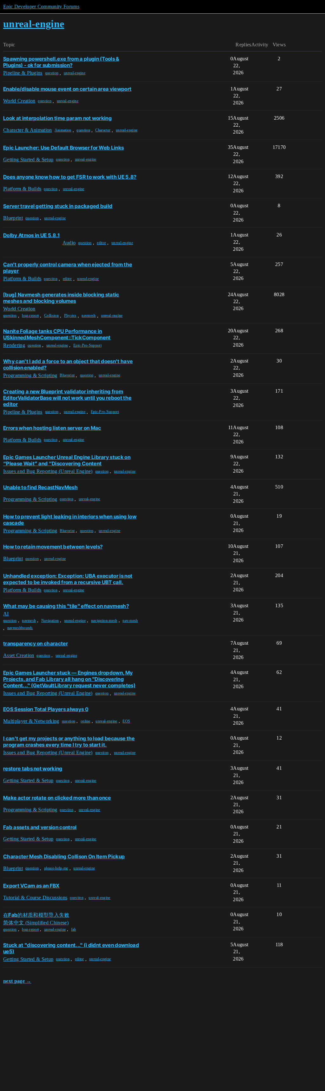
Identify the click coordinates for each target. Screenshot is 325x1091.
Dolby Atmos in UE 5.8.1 (31, 235)
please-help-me (56, 868)
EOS (126, 721)
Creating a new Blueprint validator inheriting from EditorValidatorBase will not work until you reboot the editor (67, 397)
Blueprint (67, 375)
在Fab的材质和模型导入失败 (36, 915)
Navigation (50, 620)
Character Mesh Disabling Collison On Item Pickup (64, 856)
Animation (63, 130)
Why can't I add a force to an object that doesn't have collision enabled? (68, 364)
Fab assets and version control (40, 827)
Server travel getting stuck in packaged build (57, 206)
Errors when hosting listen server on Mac (52, 428)
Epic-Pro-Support (87, 345)
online (85, 721)
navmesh (89, 315)
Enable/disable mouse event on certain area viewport (67, 89)
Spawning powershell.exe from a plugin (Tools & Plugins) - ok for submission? (61, 62)
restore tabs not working (33, 768)
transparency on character (35, 643)
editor (101, 243)
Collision (51, 315)
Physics (70, 315)
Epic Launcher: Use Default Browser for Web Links (63, 147)
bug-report (30, 315)
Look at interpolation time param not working (57, 118)
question (52, 73)
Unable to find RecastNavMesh (40, 487)
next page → (17, 981)
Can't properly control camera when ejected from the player (67, 267)
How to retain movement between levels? (53, 546)
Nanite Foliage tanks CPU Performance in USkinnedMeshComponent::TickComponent (57, 334)
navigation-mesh (104, 620)
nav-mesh (130, 620)
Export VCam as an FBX (31, 885)
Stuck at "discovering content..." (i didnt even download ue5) (71, 948)
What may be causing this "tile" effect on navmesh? (66, 606)
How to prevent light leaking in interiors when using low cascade (69, 519)
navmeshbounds (20, 628)
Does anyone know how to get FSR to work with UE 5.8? (69, 177)
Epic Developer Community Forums (41, 6)
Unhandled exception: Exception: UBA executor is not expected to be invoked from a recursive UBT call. (67, 579)
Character (102, 130)
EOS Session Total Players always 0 (45, 709)
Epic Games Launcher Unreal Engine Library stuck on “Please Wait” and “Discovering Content (66, 460)
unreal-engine (74, 73)
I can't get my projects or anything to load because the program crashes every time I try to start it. (69, 741)
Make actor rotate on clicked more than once (57, 798)
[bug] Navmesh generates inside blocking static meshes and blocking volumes (61, 297)
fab (73, 929)
